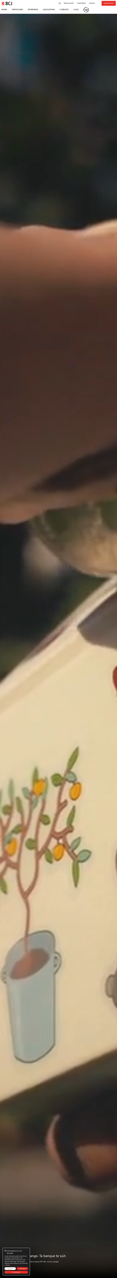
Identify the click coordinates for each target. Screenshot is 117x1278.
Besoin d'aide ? (69, 3)
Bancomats (81, 3)
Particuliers (17, 9)
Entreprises (33, 9)
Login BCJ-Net (108, 3)
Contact (92, 3)
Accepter (10, 1268)
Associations (49, 9)
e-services (64, 9)
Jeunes (4, 9)
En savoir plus (16, 1272)
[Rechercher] (59, 3)
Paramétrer (22, 1268)
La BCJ (76, 9)
